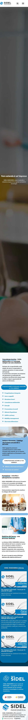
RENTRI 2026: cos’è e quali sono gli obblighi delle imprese (12, 617)
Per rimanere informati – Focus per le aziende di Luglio (13, 590)
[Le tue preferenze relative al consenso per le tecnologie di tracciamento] (7, 718)
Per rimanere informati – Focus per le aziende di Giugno (13, 650)
